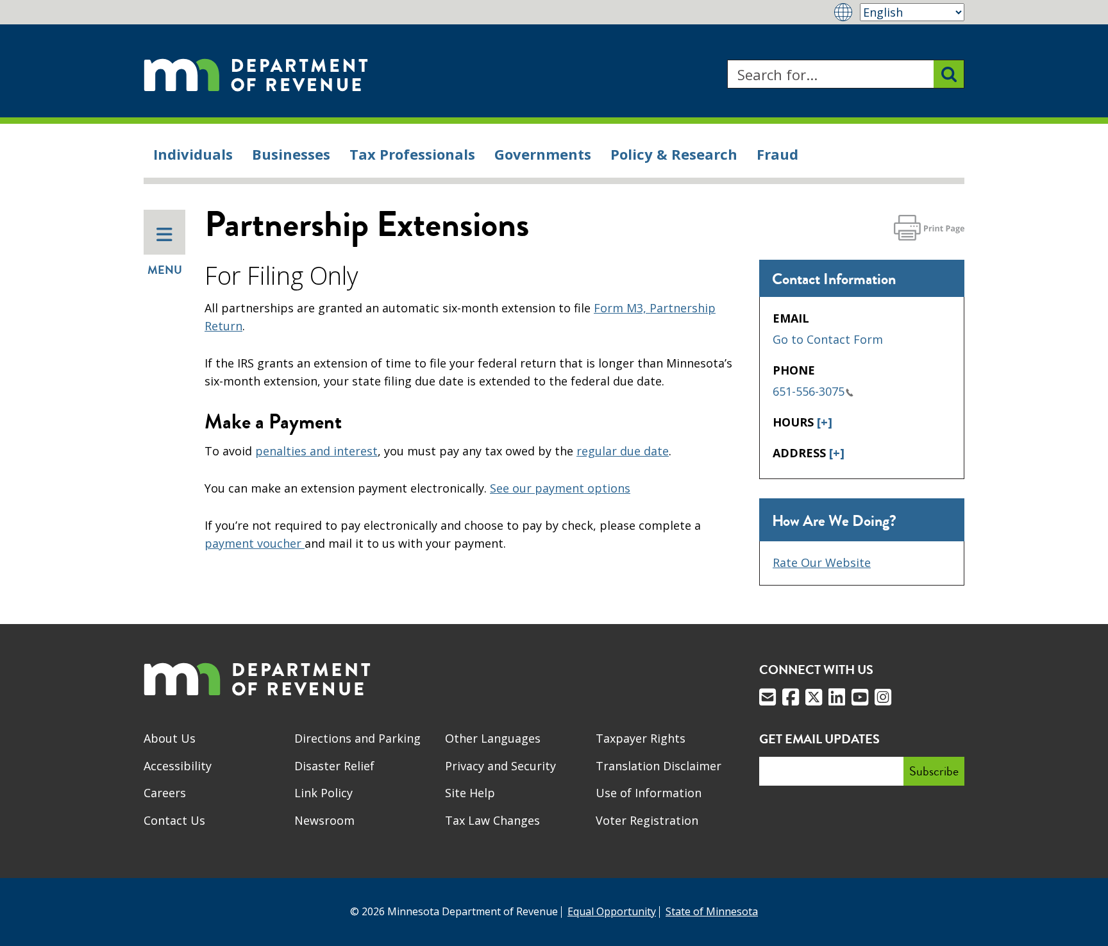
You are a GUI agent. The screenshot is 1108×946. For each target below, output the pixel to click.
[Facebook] (790, 697)
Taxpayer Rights (640, 738)
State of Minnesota (712, 911)
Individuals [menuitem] (193, 154)
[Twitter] (813, 697)
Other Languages (493, 738)
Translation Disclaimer (658, 765)
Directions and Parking (357, 738)
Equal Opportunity (611, 911)
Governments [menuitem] (542, 154)
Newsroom (324, 820)
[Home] (256, 74)
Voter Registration (647, 820)
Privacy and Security (500, 765)
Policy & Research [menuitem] (673, 154)
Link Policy (323, 792)
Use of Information (648, 792)
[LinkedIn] (836, 697)
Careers (165, 792)
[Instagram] (883, 697)
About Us (170, 738)
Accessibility (178, 765)
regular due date (622, 451)
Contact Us (174, 820)
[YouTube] (860, 697)
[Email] (767, 697)
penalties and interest (316, 451)
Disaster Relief (334, 765)
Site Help (470, 792)
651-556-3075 (808, 391)
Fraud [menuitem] (777, 154)
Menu (164, 270)
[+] (824, 422)
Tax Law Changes (492, 820)
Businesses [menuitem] (291, 154)
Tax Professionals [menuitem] (412, 154)
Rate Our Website (822, 562)
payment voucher (255, 543)
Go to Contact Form (828, 339)
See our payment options (560, 488)
